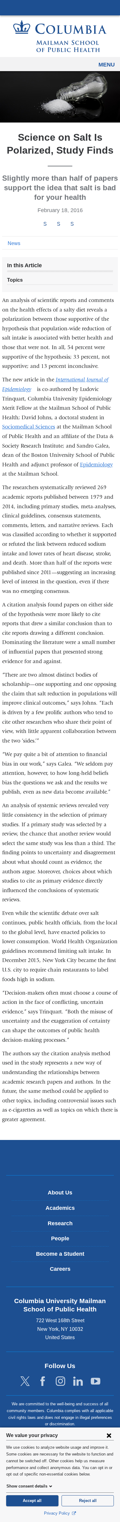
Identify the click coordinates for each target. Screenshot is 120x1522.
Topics (15, 280)
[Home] (60, 36)
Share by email (80, 224)
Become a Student (60, 1254)
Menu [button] (106, 65)
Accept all (32, 1500)
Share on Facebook (44, 224)
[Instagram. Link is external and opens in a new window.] (60, 1381)
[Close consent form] (109, 1435)
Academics (60, 1208)
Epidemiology (96, 464)
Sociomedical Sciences (28, 427)
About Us (60, 1193)
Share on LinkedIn (72, 224)
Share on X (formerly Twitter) (58, 224)
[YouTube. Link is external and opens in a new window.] (95, 1381)
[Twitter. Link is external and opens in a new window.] (25, 1381)
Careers (60, 1269)
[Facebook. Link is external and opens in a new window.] (43, 1381)
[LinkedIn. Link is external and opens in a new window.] (78, 1381)
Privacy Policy (57, 1513)
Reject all (88, 1500)
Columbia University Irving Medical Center (60, 7)
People (60, 1238)
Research (60, 1223)
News (14, 243)
